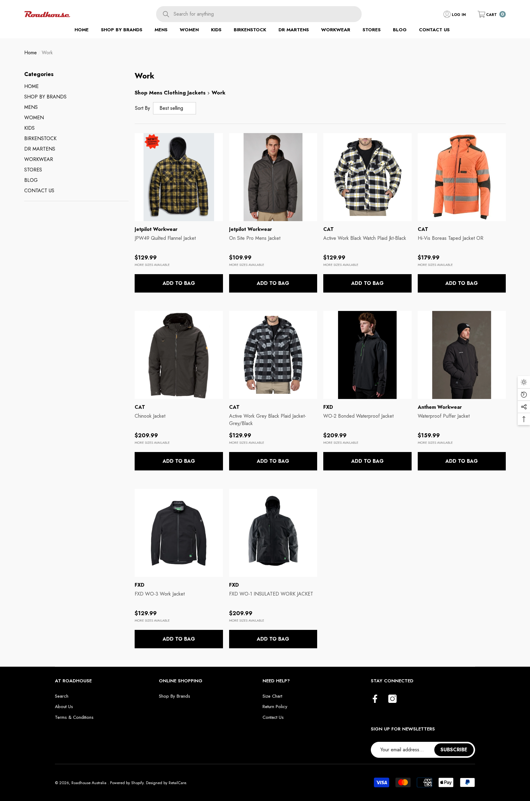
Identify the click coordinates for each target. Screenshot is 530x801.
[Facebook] (375, 699)
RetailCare (177, 783)
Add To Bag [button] (179, 283)
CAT (328, 229)
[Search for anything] (259, 14)
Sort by (142, 108)
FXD (328, 407)
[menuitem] (76, 86)
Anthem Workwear (440, 407)
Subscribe (453, 749)
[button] (492, 14)
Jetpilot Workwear (156, 229)
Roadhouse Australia (89, 783)
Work (47, 52)
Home (30, 52)
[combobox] (267, 14)
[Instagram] (392, 699)
